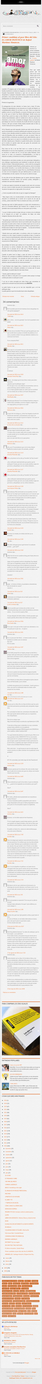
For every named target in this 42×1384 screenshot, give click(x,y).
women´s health (12, 1316)
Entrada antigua (35, 296)
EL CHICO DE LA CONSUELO (12, 1353)
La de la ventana (11, 604)
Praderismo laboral (7, 1301)
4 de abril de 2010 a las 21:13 (15, 442)
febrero (7, 1261)
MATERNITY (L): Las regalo (12, 1242)
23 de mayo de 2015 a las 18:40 (16, 989)
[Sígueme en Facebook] (15, 18)
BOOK (6, 1221)
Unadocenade (5, 1288)
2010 (5, 1146)
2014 (5, 1134)
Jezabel (9, 530)
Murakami (34, 1311)
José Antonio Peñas (12, 488)
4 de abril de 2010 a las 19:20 (15, 374)
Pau (8, 541)
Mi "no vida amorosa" (34, 1293)
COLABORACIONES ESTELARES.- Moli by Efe (17, 1230)
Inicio (22, 296)
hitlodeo (9, 346)
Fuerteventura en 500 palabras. (9, 1311)
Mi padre (22, 1291)
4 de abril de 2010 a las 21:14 (15, 453)
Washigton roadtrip (7, 1313)
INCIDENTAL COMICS (10, 1340)
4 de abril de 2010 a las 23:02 (15, 578)
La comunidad (25, 1288)
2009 (5, 1268)
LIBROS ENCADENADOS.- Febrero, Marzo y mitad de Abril (20, 1218)
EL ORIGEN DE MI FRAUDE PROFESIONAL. (16, 1191)
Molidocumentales (12, 1286)
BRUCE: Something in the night (13, 1187)
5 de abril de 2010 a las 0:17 (15, 602)
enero (7, 1264)
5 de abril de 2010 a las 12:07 (15, 647)
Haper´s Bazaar (22, 1311)
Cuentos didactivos (26, 1303)
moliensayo (17, 1298)
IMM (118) (6, 1328)
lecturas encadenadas (19, 1308)
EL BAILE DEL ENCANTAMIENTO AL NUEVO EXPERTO (19, 1224)
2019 (5, 1118)
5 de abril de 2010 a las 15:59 (15, 763)
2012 (5, 1140)
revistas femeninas (29, 1313)
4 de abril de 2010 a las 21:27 (15, 469)
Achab (9, 593)
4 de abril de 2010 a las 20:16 (15, 408)
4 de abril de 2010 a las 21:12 (15, 423)
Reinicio (6, 1354)
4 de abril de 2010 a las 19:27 (15, 395)
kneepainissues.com (27, 1378)
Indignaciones (16, 1283)
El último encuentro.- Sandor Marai (14, 1248)
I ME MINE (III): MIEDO (11, 1181)
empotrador (20, 1313)
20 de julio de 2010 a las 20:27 (15, 926)
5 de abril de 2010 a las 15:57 (15, 698)
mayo (7, 1170)
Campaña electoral (17, 1296)
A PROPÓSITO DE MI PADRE (12, 1197)
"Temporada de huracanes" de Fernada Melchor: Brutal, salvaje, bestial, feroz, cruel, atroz (18, 1335)
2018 (5, 1121)
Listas (13, 1306)
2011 (5, 1143)
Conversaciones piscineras (32, 1301)
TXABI (9, 316)
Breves (33, 1308)
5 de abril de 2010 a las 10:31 (15, 632)
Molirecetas (18, 1306)
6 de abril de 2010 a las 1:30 (15, 895)
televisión (4, 1316)
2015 (5, 1131)
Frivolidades (35, 1281)
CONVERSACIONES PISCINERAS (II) (14, 1236)
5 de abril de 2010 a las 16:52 (15, 812)
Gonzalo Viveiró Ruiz (13, 376)
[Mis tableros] (31, 18)
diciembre (8, 1148)
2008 (5, 1271)
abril (6, 1173)
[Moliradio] (26, 18)
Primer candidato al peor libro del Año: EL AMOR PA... (19, 1251)
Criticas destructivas (25, 32)
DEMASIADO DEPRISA (11, 1209)
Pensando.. (20, 1281)
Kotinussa (10, 410)
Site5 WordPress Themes (18, 1376)
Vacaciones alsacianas (7, 1308)
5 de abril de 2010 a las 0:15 (15, 591)
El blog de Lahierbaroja (10, 1326)
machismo (28, 1308)
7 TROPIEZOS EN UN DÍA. (12, 1203)
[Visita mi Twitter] (10, 18)
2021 (5, 1112)
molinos (9, 649)
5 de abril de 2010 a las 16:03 (15, 776)
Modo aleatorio (25, 1283)
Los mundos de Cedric (22, 1293)
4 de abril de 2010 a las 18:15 (15, 325)
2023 (5, 1106)
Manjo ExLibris (11, 911)
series (36, 1313)
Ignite (29, 1311)
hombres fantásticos (30, 1291)
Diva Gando (10, 623)
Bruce (19, 1286)
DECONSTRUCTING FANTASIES (13, 1245)
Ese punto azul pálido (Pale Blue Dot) (15, 1347)
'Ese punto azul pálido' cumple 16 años (14, 1348)
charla (14, 1313)
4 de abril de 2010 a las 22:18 (15, 550)
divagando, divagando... (10, 1333)
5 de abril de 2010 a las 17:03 (15, 834)
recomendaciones (34, 1283)
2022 (5, 1109)
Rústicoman (5, 1303)
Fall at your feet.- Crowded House (14, 1233)
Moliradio (35, 1306)
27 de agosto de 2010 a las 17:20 (16, 953)
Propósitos (11, 1303)
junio (6, 1167)
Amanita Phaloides (12, 454)
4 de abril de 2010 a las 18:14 (15, 314)
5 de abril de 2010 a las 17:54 (15, 880)
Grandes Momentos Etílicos (8, 1293)
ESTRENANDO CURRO (11, 1178)
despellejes (16, 1291)
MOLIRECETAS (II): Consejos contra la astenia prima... (19, 1212)
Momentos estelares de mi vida (9, 1281)
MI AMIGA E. (8, 1227)
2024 (5, 1103)
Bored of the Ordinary (9, 1342)
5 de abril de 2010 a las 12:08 (15, 693)
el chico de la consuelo (13, 425)
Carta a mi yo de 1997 (16, 1065)
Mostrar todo (37, 1358)
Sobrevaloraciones (27, 1306)
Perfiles (10, 1283)
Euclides (9, 836)
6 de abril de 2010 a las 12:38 (15, 909)
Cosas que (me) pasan (20, 1372)
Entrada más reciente (8, 296)
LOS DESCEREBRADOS (16, 1074)
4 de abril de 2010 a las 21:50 (15, 528)
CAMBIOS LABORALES (11, 1184)
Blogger (27, 1363)
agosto (7, 1161)
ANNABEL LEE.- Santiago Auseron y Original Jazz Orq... (19, 1254)
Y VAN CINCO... (14, 1084)
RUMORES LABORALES (11, 1239)
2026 (5, 1100)
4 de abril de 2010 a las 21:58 (15, 539)
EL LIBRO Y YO (8, 1200)
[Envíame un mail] (21, 18)
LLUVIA (7, 1215)
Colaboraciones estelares (19, 1301)
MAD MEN (8, 1194)
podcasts (4, 1286)
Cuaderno (18, 1303)
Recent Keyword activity (7, 1298)
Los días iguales (25, 1298)
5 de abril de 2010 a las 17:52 (15, 861)
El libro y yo (35, 32)
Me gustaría (26, 1296)
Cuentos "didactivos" (15, 1288)
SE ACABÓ (8, 1175)
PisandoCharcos (34, 1296)
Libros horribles (6, 1306)
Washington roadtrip (7, 1291)
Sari (8, 695)
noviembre (8, 1151)
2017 (5, 1125)
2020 (5, 1115)
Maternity (4, 1283)
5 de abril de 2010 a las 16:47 (15, 791)
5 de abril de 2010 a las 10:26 (15, 621)
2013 (5, 1137)
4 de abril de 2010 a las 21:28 (15, 486)
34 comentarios (9, 34)
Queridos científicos (7, 1296)
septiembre (8, 1157)
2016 (5, 1128)
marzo (7, 1258)
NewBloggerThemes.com (15, 1378)
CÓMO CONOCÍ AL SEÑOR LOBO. (14, 1206)
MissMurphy (10, 397)
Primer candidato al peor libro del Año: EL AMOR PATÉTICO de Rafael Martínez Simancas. (19, 40)
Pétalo (9, 327)
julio (6, 1164)
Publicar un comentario (9, 992)
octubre (7, 1155)
